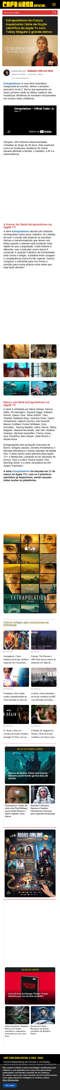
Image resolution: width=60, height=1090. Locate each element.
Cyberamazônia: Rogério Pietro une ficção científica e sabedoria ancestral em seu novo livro (16, 1031)
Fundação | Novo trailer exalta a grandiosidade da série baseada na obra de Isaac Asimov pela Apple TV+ (15, 697)
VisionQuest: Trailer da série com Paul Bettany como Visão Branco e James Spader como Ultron (16, 811)
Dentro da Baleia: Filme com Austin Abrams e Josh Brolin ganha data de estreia (28, 776)
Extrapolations (12, 83)
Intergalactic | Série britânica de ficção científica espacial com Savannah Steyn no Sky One (16, 659)
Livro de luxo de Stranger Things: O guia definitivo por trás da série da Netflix (28, 994)
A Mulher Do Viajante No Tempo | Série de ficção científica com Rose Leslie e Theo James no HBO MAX (43, 734)
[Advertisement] (30, 191)
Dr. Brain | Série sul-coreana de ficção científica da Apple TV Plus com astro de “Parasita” (16, 734)
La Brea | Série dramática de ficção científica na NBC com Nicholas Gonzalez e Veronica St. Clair (43, 697)
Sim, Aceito (9, 1085)
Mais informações (11, 1080)
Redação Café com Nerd (40, 71)
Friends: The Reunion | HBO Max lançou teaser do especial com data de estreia (43, 659)
